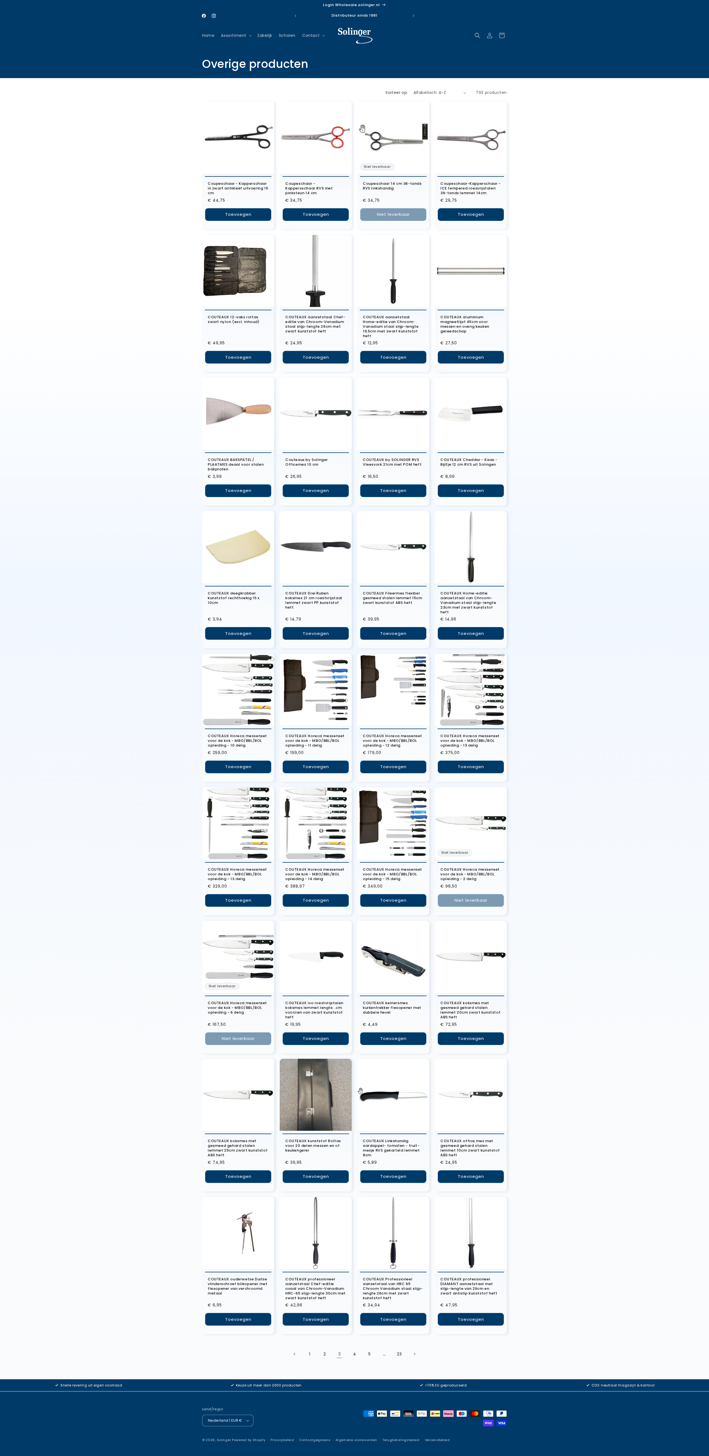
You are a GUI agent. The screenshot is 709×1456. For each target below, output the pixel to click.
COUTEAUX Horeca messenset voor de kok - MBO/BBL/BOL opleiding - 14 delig (315, 874)
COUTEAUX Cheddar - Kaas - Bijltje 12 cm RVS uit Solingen (468, 462)
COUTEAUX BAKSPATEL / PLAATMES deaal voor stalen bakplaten (236, 465)
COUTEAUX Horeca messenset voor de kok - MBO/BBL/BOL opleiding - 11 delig (315, 741)
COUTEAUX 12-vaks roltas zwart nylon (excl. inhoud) (234, 319)
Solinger (224, 1440)
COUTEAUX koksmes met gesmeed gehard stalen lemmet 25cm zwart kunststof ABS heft (238, 1148)
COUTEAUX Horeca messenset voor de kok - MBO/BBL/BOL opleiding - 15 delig (392, 874)
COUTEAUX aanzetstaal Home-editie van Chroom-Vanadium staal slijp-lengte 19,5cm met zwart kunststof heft (390, 326)
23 (399, 1354)
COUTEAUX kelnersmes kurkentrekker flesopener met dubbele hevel (392, 1008)
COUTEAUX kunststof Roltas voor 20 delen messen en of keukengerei (313, 1146)
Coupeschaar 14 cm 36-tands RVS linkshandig (392, 186)
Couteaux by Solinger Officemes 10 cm (306, 462)
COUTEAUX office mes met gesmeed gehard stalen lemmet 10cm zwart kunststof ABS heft (470, 1148)
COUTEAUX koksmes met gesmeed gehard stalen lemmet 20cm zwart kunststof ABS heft (470, 1010)
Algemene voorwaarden (356, 1440)
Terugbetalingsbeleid (401, 1440)
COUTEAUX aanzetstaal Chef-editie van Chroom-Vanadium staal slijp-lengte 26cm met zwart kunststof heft (315, 324)
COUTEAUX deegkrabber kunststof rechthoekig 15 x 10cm (234, 598)
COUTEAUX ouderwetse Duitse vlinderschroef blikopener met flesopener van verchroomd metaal (237, 1286)
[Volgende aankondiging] (413, 16)
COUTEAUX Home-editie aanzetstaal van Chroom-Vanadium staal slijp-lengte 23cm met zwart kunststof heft (468, 602)
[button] (236, 35)
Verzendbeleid (437, 1440)
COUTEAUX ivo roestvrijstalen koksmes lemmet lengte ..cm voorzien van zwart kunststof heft (314, 1010)
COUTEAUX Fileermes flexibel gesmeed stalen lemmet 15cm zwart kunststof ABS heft (392, 598)
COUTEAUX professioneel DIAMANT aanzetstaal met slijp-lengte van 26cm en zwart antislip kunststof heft (468, 1286)
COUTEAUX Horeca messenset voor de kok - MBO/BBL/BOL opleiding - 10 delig (237, 741)
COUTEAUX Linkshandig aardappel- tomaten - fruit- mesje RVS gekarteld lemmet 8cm (391, 1148)
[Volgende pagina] (414, 1354)
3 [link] (339, 1354)
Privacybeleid (282, 1440)
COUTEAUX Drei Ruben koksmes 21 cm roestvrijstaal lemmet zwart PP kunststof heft (313, 600)
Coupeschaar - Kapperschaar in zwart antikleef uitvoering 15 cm (238, 188)
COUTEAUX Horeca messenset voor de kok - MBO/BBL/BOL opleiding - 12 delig (392, 741)
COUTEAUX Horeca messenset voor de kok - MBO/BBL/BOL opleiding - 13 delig (470, 741)
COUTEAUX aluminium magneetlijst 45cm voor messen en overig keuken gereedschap (464, 324)
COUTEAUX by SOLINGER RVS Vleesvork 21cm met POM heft (392, 462)
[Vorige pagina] (295, 1354)
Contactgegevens (315, 1440)
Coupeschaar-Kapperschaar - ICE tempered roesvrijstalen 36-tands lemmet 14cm (470, 188)
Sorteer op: (397, 92)
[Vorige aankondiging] (295, 16)
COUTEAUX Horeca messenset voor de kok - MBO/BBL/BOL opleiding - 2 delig (470, 874)
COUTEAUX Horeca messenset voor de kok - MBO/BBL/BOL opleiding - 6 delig (237, 1008)
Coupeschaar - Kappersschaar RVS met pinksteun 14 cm (309, 188)
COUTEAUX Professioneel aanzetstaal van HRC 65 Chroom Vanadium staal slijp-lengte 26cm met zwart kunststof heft (393, 1288)
